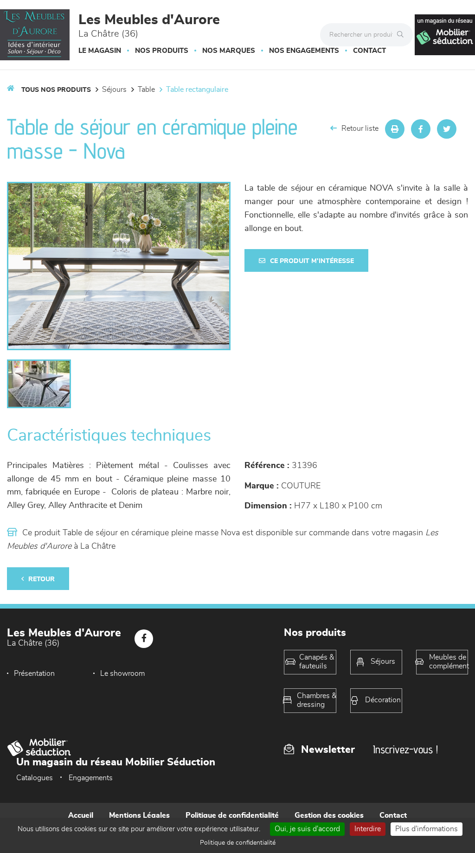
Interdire (367, 829)
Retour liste (360, 128)
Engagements (91, 778)
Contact (369, 50)
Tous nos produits (56, 90)
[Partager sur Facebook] (420, 129)
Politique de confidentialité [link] (238, 843)
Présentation (34, 673)
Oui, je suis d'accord (307, 829)
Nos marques (228, 50)
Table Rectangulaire (197, 89)
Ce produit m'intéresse (312, 261)
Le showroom (122, 673)
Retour (41, 579)
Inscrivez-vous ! (405, 749)
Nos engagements (304, 50)
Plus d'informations (426, 829)
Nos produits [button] (161, 50)
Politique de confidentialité (232, 815)
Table (146, 89)
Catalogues (34, 778)
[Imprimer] (394, 129)
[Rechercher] (402, 34)
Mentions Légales (139, 815)
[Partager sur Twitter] (446, 129)
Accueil (80, 815)
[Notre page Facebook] (144, 638)
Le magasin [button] (99, 50)
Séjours (114, 89)
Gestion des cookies (329, 815)
